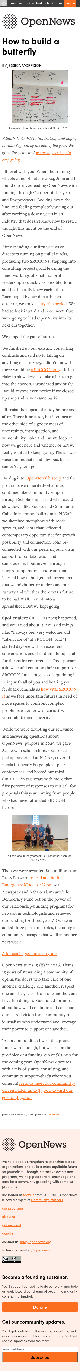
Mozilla (29, 1194)
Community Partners (47, 1199)
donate (7, 1233)
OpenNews (53, 1114)
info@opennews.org (35, 1241)
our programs (12, 1208)
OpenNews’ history (43, 478)
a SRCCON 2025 (46, 369)
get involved (11, 1224)
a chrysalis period (51, 303)
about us (9, 1216)
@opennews (40, 1250)
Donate (40, 1307)
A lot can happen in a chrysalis (29, 953)
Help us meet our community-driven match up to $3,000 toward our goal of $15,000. (38, 1090)
